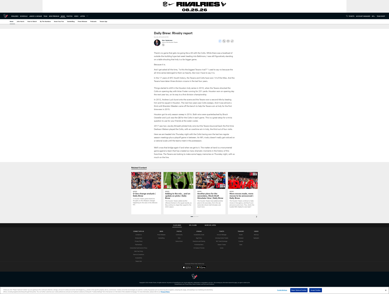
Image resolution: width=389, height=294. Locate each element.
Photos (179, 231)
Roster (241, 234)
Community (179, 234)
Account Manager (221, 234)
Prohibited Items (198, 244)
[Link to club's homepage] (5, 15)
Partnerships (138, 244)
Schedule (240, 238)
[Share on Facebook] (220, 42)
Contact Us (139, 234)
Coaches (240, 241)
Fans (179, 238)
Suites (221, 248)
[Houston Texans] (194, 276)
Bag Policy (199, 238)
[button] (191, 216)
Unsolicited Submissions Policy (138, 248)
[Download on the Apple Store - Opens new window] (187, 267)
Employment (138, 238)
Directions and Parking (199, 241)
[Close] (386, 290)
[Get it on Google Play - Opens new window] (201, 268)
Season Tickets (222, 244)
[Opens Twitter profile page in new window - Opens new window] (163, 45)
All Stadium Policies (198, 248)
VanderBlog (161, 238)
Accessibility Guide (199, 234)
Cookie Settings (282, 290)
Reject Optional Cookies (298, 290)
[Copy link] (232, 41)
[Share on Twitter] (224, 42)
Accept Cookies (316, 290)
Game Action (179, 241)
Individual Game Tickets (221, 238)
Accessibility (138, 258)
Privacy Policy (138, 241)
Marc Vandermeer (167, 40)
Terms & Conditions (138, 254)
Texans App (138, 261)
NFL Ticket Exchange (221, 241)
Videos (256, 231)
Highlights (256, 238)
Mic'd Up (256, 234)
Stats (240, 244)
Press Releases (161, 234)
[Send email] (228, 42)
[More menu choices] (87, 16)
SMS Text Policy (138, 251)
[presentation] (257, 217)
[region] (194, 290)
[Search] (347, 16)
